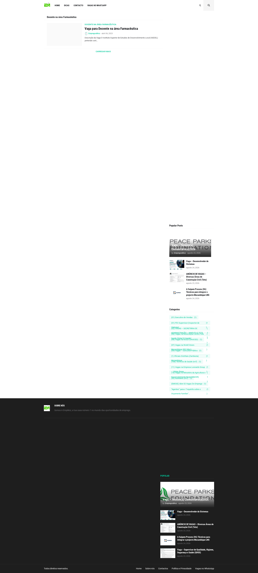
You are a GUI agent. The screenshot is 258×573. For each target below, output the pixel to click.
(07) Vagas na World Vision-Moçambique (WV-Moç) (189, 345)
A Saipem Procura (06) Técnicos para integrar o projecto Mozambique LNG (197, 292)
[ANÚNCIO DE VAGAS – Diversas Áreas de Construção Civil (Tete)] (176, 277)
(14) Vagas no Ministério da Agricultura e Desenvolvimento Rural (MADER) (189, 373)
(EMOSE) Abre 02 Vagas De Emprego (188, 384)
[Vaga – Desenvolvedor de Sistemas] (176, 265)
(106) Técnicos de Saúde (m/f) (186, 361)
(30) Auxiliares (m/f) (181, 378)
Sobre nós (150, 568)
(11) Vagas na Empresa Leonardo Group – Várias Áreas (189, 367)
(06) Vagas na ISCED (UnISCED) (186, 339)
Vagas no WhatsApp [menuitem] (96, 5)
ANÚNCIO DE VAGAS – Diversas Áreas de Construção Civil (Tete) (196, 277)
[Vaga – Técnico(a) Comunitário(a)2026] (187, 494)
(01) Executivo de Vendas (183, 317)
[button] (200, 5)
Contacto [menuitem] (78, 5)
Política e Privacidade (181, 568)
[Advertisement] (190, 72)
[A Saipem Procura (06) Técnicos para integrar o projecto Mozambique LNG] (176, 293)
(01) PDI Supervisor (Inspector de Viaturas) (189, 323)
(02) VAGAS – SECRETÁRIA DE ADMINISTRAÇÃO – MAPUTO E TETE (189, 329)
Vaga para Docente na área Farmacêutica (111, 28)
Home (139, 568)
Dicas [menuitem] (66, 5)
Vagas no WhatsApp (204, 568)
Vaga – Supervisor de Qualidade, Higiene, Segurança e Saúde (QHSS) (195, 551)
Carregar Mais (103, 51)
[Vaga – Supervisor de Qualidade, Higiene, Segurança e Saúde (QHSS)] (167, 553)
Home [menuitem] (57, 5)
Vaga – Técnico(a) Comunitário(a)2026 (183, 247)
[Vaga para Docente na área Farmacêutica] (64, 34)
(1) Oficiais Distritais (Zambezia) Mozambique (189, 356)
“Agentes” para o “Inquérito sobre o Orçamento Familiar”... (189, 389)
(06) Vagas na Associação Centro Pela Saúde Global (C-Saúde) (189, 334)
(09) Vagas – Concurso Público (186, 350)
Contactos (163, 568)
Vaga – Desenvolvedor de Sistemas (197, 263)
